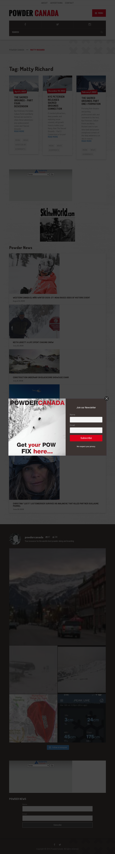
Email (72, 425)
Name (72, 415)
